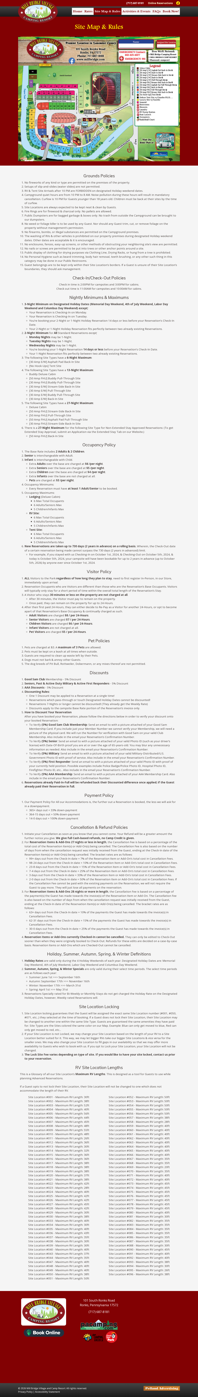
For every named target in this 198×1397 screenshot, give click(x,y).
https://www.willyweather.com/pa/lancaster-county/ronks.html (99, 1377)
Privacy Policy (25, 1391)
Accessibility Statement (47, 1391)
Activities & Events (136, 11)
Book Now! (171, 11)
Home (77, 11)
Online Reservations (160, 3)
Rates (88, 11)
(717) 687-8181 (135, 3)
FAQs (156, 11)
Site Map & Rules (107, 11)
